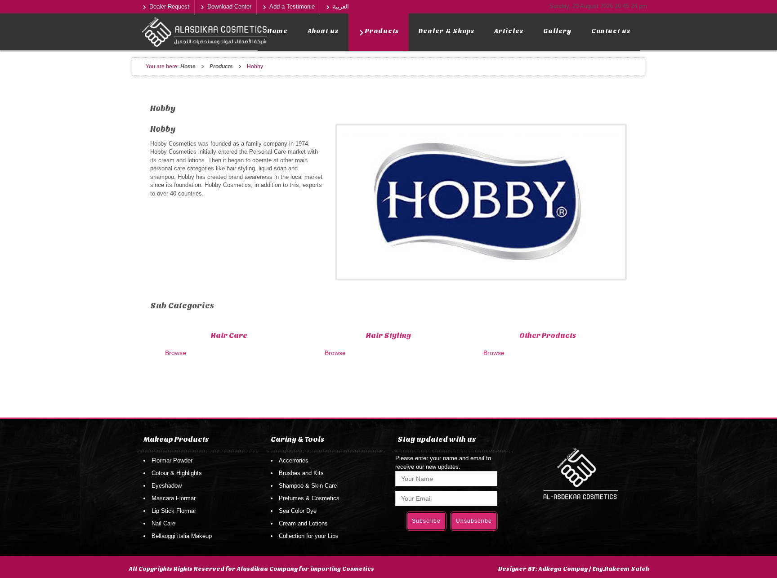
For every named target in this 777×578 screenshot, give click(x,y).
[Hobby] (481, 201)
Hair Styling (388, 335)
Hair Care (229, 335)
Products (221, 66)
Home (188, 66)
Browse (175, 352)
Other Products (547, 335)
